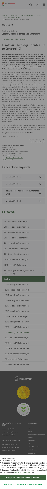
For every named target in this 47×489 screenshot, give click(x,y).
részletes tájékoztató (22, 472)
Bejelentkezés (37, 4)
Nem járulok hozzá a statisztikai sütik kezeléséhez (23, 484)
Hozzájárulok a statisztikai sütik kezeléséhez (23, 477)
